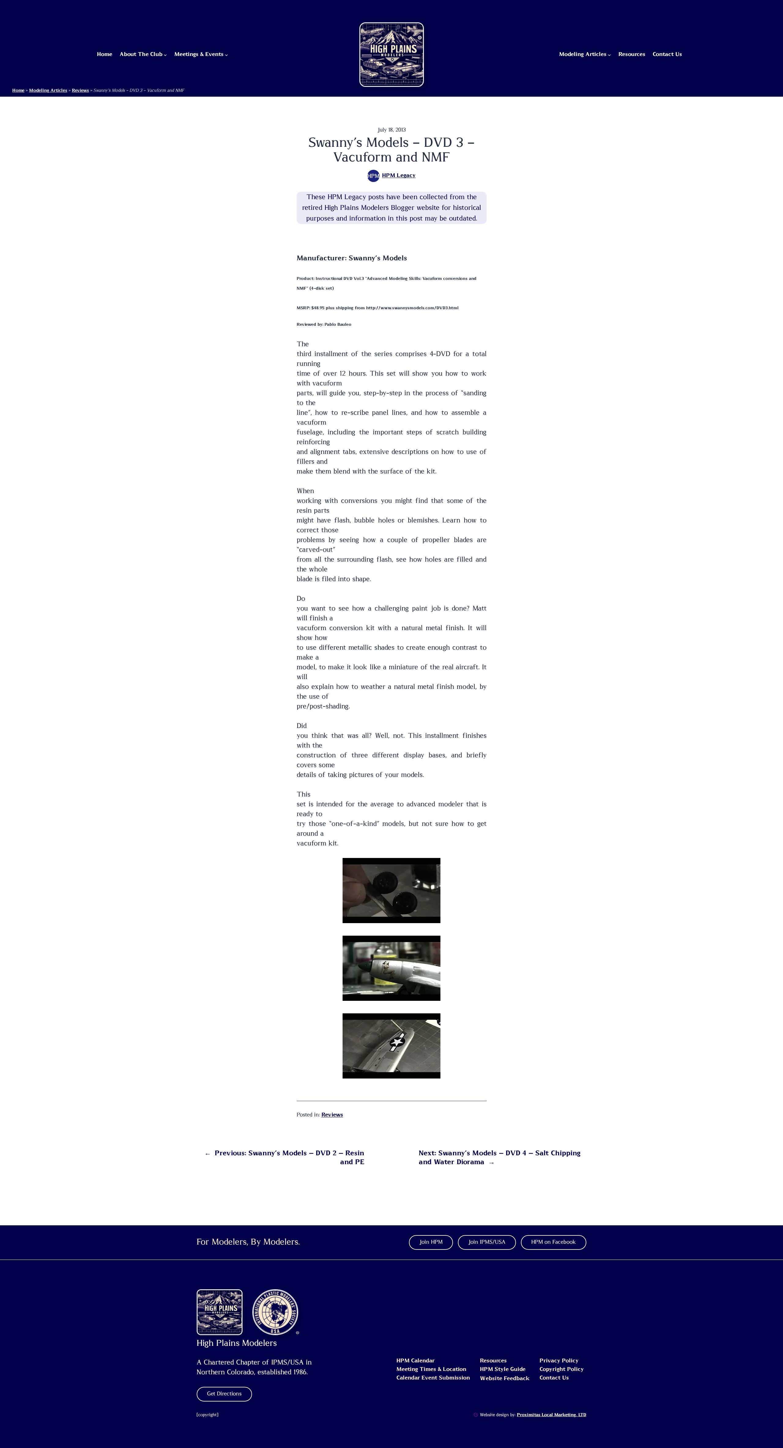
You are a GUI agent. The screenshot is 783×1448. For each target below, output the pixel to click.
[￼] (476, 1415)
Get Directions (224, 1394)
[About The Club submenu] (165, 54)
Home (18, 90)
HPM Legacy (399, 175)
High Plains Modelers (237, 1343)
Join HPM (431, 1242)
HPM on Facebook (553, 1242)
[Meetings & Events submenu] (226, 54)
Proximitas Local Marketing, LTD (551, 1415)
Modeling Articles (48, 90)
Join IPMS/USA (487, 1242)
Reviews (80, 90)
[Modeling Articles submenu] (609, 54)
